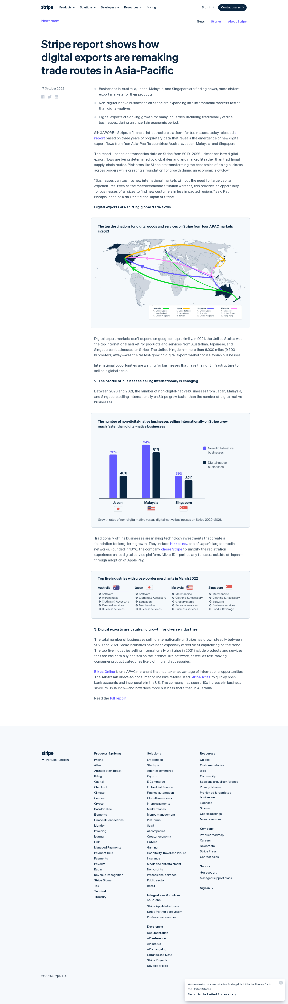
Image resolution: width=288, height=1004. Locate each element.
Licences (206, 803)
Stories (216, 21)
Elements (100, 814)
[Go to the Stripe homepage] (46, 753)
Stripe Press (208, 851)
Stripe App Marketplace (163, 906)
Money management (161, 814)
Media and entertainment (164, 864)
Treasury (100, 897)
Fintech (152, 842)
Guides (205, 760)
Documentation (157, 933)
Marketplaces (156, 809)
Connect (100, 798)
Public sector (156, 880)
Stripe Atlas (200, 677)
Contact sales (231, 7)
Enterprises (155, 760)
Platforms (154, 820)
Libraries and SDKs (159, 955)
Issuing (99, 836)
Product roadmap (212, 835)
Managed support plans (216, 878)
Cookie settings (211, 814)
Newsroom (50, 20)
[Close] (280, 983)
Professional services (162, 875)
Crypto (99, 803)
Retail (151, 886)
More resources (211, 819)
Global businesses (159, 798)
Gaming (152, 847)
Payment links (103, 853)
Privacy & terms (211, 787)
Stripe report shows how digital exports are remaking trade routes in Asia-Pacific (110, 57)
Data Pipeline (103, 809)
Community (208, 776)
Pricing (151, 7)
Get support (208, 872)
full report (118, 698)
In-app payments (158, 803)
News (201, 21)
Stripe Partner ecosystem (164, 912)
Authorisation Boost (107, 771)
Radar (98, 869)
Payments (101, 858)
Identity (99, 825)
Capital (99, 781)
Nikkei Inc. (178, 543)
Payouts (99, 864)
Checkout (101, 787)
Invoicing (100, 831)
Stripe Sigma (102, 880)
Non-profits (155, 869)
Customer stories (212, 765)
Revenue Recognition (108, 875)
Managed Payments (107, 847)
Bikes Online (104, 671)
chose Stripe (171, 549)
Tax (96, 886)
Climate (99, 792)
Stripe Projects (157, 960)
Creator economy (159, 836)
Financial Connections (109, 820)
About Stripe (237, 21)
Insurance (153, 858)
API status (154, 944)
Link (97, 842)
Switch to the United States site (210, 994)
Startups (153, 765)
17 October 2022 (52, 88)
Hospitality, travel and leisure (166, 853)
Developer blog (157, 966)
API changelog (157, 949)
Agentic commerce (160, 771)
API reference (156, 938)
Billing (98, 776)
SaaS (150, 825)
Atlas (97, 765)
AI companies (156, 831)
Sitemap (205, 808)
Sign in (206, 7)
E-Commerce (156, 781)
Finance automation (160, 792)
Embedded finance (160, 787)
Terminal (100, 891)
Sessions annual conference (219, 781)
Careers (205, 840)
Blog (203, 771)
